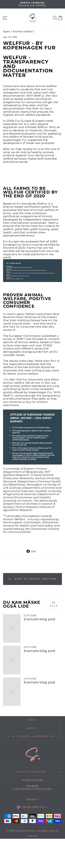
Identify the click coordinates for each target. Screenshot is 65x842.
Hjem (6, 31)
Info (31, 720)
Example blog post (39, 619)
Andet (31, 728)
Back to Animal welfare (35, 579)
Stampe (32, 836)
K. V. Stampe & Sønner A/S (31, 736)
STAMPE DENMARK (31, 772)
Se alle (54, 604)
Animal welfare (23, 31)
